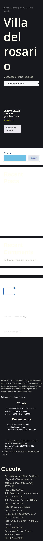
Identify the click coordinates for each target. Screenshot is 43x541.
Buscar (7, 153)
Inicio (6, 7)
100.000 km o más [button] (15, 316)
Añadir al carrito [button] (11, 128)
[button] (9, 291)
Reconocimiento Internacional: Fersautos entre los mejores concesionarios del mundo (19, 200)
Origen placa (17, 7)
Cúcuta (21, 403)
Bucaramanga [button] (13, 331)
